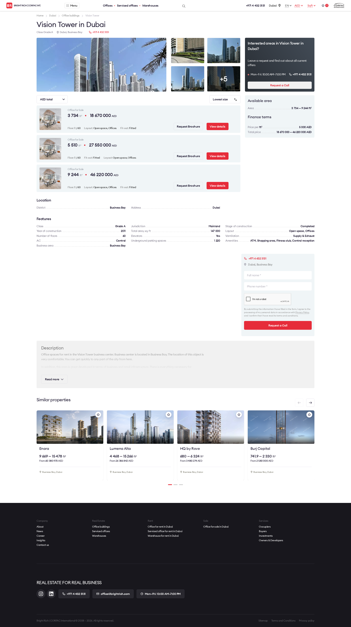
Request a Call (279, 85)
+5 (223, 78)
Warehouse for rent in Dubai (163, 535)
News (40, 531)
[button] (310, 403)
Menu (73, 5)
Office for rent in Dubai (160, 526)
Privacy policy (306, 620)
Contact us (43, 545)
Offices (107, 5)
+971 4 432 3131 (255, 5)
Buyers (263, 531)
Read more (52, 379)
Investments (266, 535)
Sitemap (263, 620)
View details (217, 126)
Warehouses (150, 5)
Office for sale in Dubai (216, 526)
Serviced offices (127, 5)
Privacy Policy (302, 312)
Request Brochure (188, 126)
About (40, 526)
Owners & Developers (271, 540)
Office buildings (101, 526)
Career (40, 535)
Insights (41, 540)
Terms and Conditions (283, 620)
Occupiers (265, 526)
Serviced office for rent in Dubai (165, 531)
